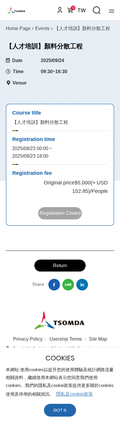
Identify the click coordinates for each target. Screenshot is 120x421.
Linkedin (82, 284)
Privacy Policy (28, 339)
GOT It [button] (60, 410)
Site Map (98, 339)
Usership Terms (66, 339)
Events (42, 28)
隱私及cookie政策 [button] (74, 394)
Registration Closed (60, 213)
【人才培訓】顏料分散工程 (82, 28)
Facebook (54, 284)
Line (68, 284)
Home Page (18, 28)
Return (60, 265)
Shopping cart (72, 8)
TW (81, 10)
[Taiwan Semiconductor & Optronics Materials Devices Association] (21, 10)
